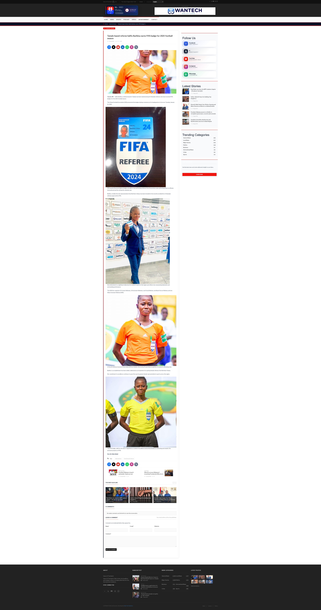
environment (143, 575)
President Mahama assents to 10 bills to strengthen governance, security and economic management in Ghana (203, 113)
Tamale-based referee (129, 458)
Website (156, 526)
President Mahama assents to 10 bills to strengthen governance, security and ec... (164, 499)
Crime (199, 152)
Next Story (146, 470)
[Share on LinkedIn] (122, 47)
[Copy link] (136, 47)
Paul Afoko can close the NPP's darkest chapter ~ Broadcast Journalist (203, 90)
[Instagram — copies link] (131, 47)
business (142, 584)
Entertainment (144, 19)
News (112, 19)
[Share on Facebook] (109, 47)
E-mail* (132, 526)
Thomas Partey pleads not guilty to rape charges (149, 594)
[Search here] (215, 20)
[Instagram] (215, 1)
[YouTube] (213, 1)
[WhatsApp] (217, 1)
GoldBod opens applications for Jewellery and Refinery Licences (149, 586)
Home (106, 19)
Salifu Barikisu (118, 458)
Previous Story (121, 470)
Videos (216, 606)
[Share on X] (113, 47)
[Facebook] (209, 1)
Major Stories (199, 142)
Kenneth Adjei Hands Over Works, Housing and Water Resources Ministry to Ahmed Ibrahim (203, 105)
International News (199, 149)
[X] (211, 1)
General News (112, 24)
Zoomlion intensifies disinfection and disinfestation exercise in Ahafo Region (201, 120)
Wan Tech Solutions (128, 605)
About (204, 606)
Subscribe (199, 174)
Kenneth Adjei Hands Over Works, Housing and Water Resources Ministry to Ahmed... (140, 499)
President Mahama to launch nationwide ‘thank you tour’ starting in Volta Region (126, 474)
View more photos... (195, 586)
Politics (199, 145)
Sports (118, 19)
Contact (141, 1)
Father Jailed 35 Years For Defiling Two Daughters (116, 498)
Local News (199, 140)
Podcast (126, 19)
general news (143, 592)
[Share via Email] (118, 47)
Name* (107, 526)
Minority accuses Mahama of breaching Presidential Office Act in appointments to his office (153, 474)
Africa (134, 19)
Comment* (108, 534)
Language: (149, 2)
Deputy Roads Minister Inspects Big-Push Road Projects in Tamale (149, 577)
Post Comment (112, 549)
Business (199, 147)
